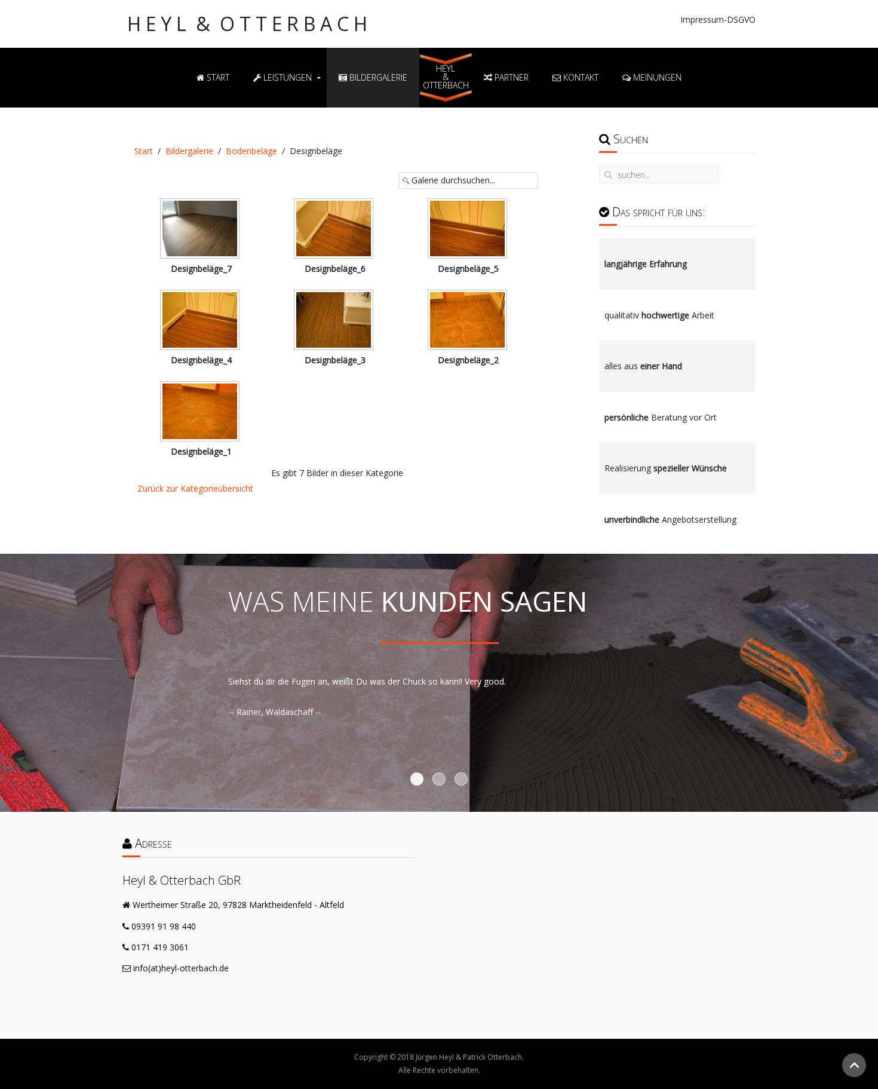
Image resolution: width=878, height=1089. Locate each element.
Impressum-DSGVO (718, 19)
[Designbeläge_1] (201, 412)
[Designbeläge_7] (201, 229)
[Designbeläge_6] (335, 229)
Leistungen (286, 77)
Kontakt (579, 77)
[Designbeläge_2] (468, 321)
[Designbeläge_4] (201, 321)
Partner (510, 77)
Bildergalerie (377, 77)
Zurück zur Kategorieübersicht (195, 488)
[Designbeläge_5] (468, 229)
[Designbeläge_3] (335, 321)
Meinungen (656, 77)
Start (216, 77)
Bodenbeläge (251, 151)
